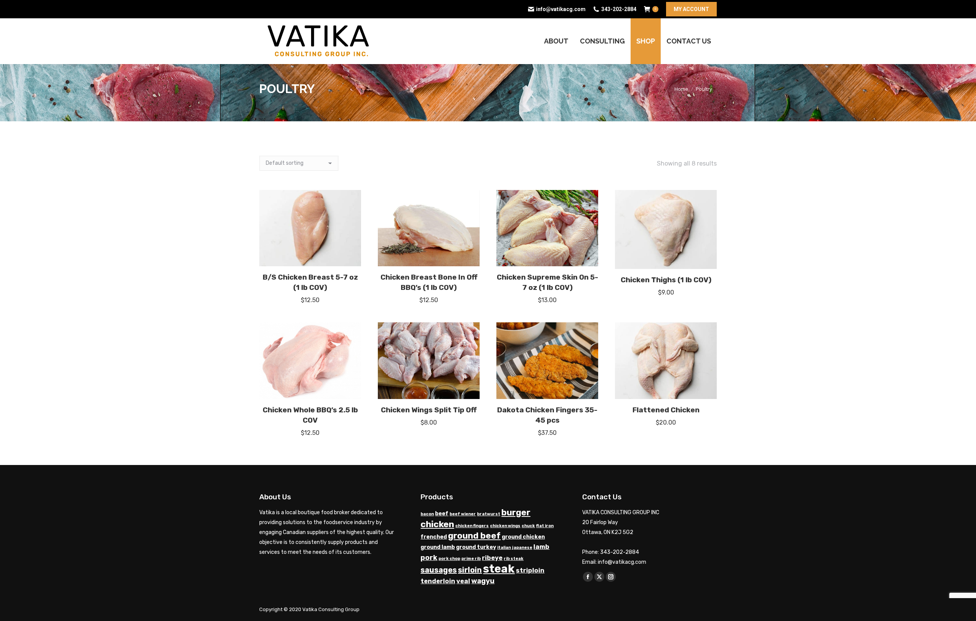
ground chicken (523, 537)
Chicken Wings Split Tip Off (429, 409)
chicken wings (505, 525)
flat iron (545, 525)
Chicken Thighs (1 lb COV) (666, 279)
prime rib (471, 558)
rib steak (513, 558)
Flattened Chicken (666, 409)
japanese (522, 547)
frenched (434, 537)
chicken (437, 524)
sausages (439, 569)
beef (441, 513)
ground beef (474, 536)
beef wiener (462, 514)
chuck (528, 525)
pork (429, 557)
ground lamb (438, 547)
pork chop (449, 558)
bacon (427, 514)
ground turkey (476, 547)
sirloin (470, 569)
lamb (541, 546)
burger (515, 512)
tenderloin (438, 581)
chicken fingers (472, 525)
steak (499, 568)
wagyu (482, 581)
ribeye (492, 557)
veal (463, 581)
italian (504, 547)
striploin (530, 570)
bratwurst (488, 514)
